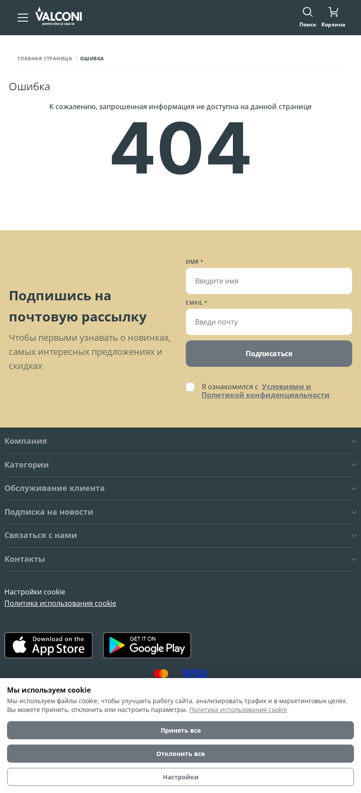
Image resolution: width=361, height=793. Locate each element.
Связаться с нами (40, 535)
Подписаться (269, 353)
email (197, 302)
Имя (195, 262)
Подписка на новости (48, 512)
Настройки (181, 777)
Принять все (181, 730)
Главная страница (45, 58)
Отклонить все (180, 753)
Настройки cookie (34, 592)
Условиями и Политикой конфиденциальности (266, 391)
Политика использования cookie (60, 603)
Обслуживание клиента (54, 488)
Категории (26, 465)
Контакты (24, 559)
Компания (25, 441)
